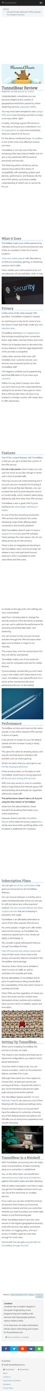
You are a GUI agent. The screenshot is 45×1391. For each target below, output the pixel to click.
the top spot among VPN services (20, 778)
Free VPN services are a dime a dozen (19, 951)
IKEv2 (39, 678)
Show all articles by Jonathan (18, 1337)
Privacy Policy (8, 1388)
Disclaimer (7, 1384)
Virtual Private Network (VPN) (19, 1294)
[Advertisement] (22, 41)
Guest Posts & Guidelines (12, 1381)
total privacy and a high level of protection (21, 1177)
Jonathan (30, 92)
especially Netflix (28, 107)
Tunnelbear (39, 1297)
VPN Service (39, 1294)
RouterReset (10, 3)
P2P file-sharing (9, 767)
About (5, 1373)
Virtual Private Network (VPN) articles (24, 12)
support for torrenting (11, 534)
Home (6, 9)
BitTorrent (23, 767)
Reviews (31, 1294)
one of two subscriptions (24, 885)
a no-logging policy (31, 333)
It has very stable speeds (13, 258)
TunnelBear (37, 138)
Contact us (7, 1377)
